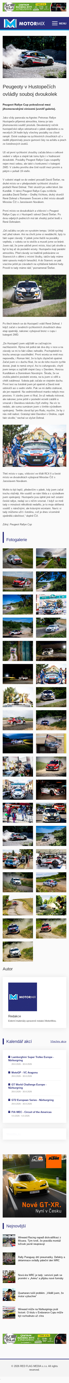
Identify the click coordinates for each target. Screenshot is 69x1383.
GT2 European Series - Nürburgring (33, 1100)
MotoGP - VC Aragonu (25, 1072)
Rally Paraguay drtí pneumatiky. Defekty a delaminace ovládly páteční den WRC (41, 1259)
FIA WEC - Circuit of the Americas (32, 1112)
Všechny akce (58, 1041)
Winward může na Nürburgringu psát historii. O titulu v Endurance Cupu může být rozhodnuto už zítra (40, 1312)
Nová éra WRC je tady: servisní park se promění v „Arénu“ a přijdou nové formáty (40, 1277)
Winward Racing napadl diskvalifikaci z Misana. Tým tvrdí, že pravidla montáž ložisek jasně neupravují (39, 1241)
